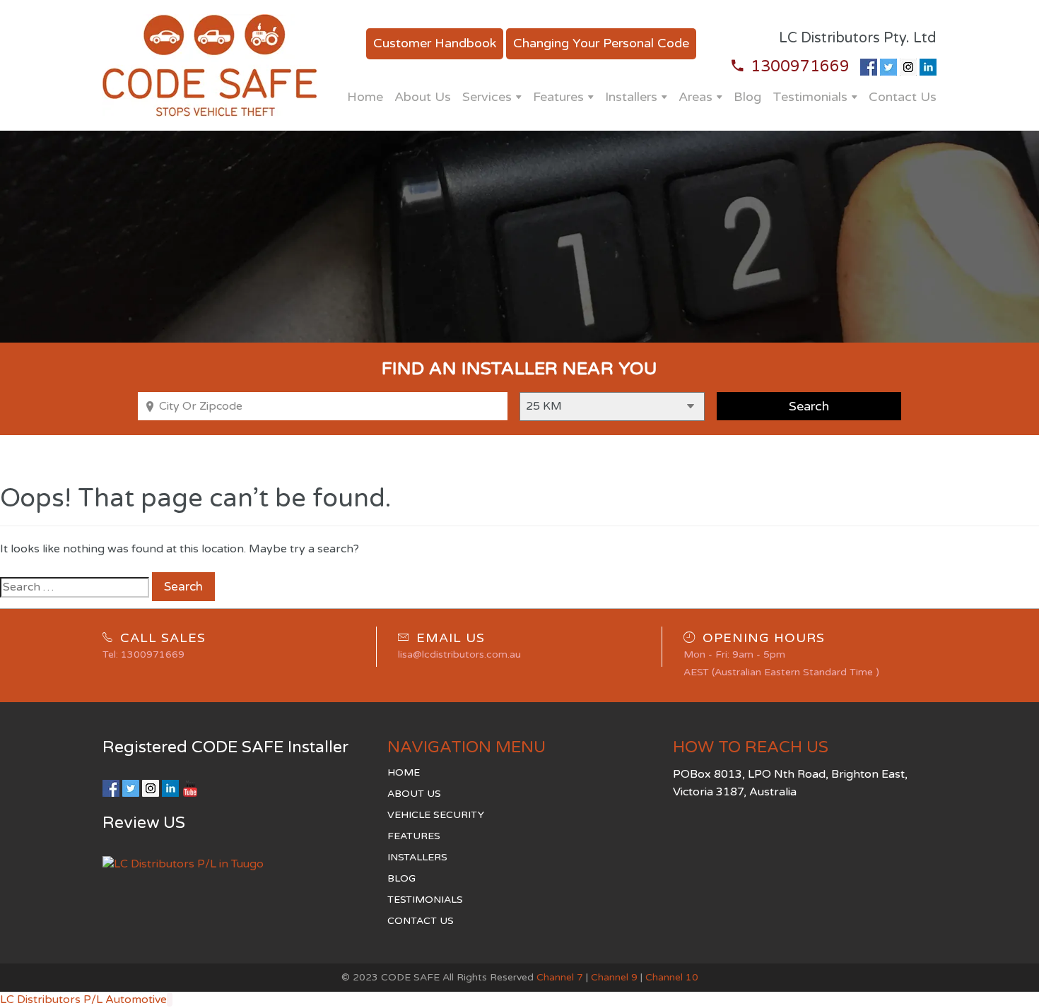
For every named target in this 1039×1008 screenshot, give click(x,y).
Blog (747, 97)
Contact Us (903, 97)
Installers (631, 97)
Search (183, 586)
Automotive (136, 999)
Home (365, 97)
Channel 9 (614, 977)
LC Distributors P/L (51, 999)
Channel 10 (671, 977)
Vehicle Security (435, 815)
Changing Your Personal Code (601, 43)
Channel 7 (559, 977)
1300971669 (800, 66)
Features (558, 97)
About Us (422, 97)
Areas (695, 97)
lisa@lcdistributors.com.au (459, 654)
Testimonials (810, 97)
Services (487, 97)
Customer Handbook (434, 43)
